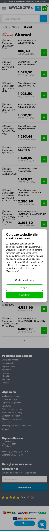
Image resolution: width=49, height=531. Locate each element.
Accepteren (24, 295)
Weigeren (24, 288)
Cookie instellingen (24, 280)
